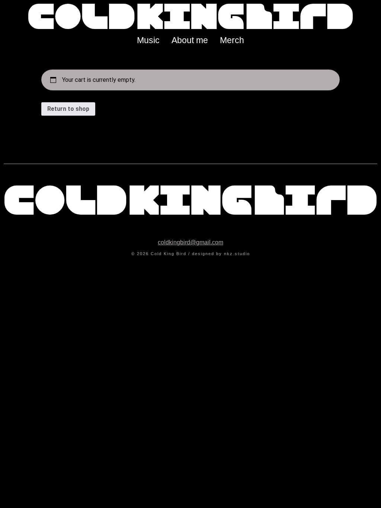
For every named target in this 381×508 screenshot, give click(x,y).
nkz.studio (237, 253)
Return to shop (68, 108)
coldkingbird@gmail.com (190, 242)
